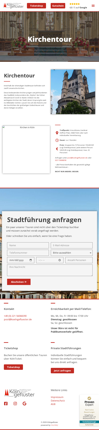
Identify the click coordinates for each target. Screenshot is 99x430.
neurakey (54, 425)
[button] (93, 5)
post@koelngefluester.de (77, 158)
